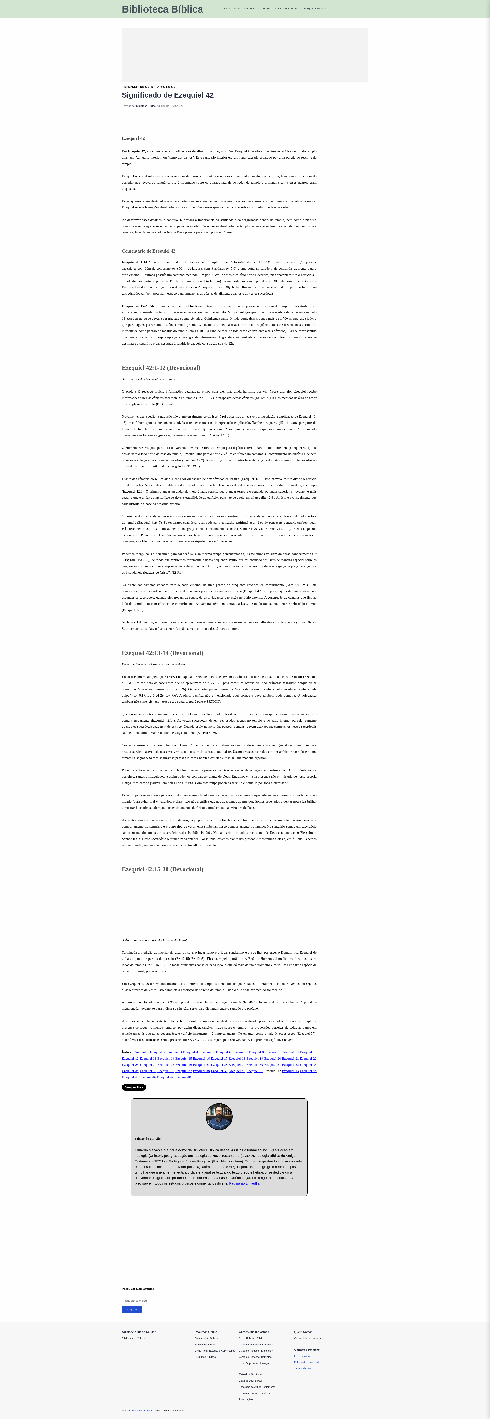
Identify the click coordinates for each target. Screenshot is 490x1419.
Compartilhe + (134, 1087)
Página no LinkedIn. (244, 1183)
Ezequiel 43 (290, 1071)
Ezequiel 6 (223, 1052)
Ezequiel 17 (219, 1058)
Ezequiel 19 (255, 1058)
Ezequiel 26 (183, 1065)
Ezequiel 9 (272, 1052)
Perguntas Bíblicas (205, 1356)
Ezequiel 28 (219, 1065)
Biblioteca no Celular (133, 1338)
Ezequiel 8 (256, 1052)
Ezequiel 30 (255, 1065)
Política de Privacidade (307, 1362)
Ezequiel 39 (219, 1071)
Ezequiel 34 (130, 1071)
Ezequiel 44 (308, 1071)
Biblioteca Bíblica (162, 9)
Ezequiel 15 (183, 1058)
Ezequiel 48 (182, 1077)
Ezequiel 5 (207, 1052)
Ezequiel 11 (308, 1052)
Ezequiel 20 (272, 1058)
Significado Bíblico (205, 1344)
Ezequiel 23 (130, 1065)
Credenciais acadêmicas (308, 1338)
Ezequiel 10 (290, 1052)
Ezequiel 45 (130, 1077)
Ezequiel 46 (147, 1077)
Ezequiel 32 (290, 1065)
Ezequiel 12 (130, 1058)
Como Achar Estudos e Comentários (215, 1350)
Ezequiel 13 (148, 1058)
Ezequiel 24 (148, 1065)
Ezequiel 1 (141, 1052)
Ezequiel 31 (272, 1065)
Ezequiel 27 (201, 1065)
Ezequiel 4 (190, 1052)
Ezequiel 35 (148, 1071)
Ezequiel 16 (201, 1058)
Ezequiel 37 (183, 1071)
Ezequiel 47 (165, 1077)
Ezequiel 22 (308, 1058)
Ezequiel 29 (237, 1065)
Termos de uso (302, 1368)
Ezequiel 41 (255, 1071)
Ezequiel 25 (166, 1065)
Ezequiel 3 (174, 1052)
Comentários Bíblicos (206, 1338)
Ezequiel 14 (166, 1058)
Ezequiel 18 (237, 1058)
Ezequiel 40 (237, 1071)
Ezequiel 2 (157, 1052)
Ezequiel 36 (166, 1071)
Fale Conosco (302, 1356)
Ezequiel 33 (308, 1065)
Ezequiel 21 (290, 1058)
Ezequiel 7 (240, 1052)
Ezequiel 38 (201, 1071)
